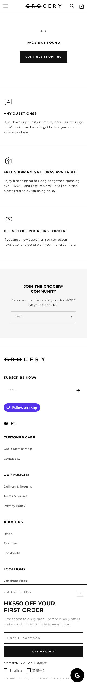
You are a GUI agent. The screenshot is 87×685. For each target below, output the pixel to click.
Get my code (43, 651)
